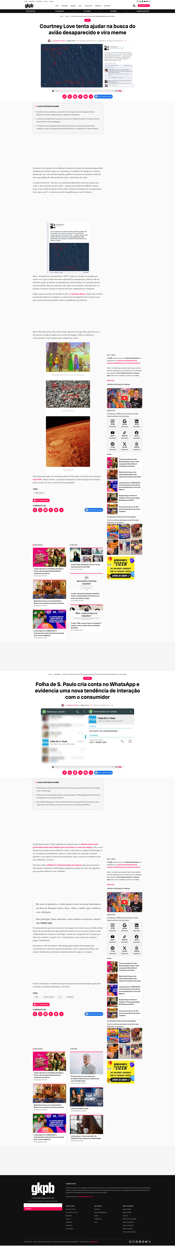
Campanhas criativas (143, 11)
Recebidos (32, 1)
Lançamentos (88, 6)
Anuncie (46, 1)
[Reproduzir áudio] (53, 91)
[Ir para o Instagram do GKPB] (138, 1)
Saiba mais (110, 381)
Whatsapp (70, 997)
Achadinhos (107, 6)
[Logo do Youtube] (146, 1242)
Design (96, 1216)
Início (56, 6)
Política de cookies (128, 1222)
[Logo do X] (149, 1242)
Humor (67, 16)
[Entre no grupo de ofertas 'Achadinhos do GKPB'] (120, 568)
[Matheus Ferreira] (49, 40)
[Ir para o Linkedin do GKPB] (142, 1)
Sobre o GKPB (127, 1209)
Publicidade (64, 6)
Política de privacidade (129, 1219)
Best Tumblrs (39, 493)
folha (36, 997)
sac (60, 997)
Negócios (73, 6)
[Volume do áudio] (116, 91)
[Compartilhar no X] (80, 96)
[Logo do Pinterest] (143, 1242)
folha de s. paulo (49, 997)
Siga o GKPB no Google (105, 96)
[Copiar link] (64, 96)
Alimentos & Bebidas (100, 1212)
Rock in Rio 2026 (30, 11)
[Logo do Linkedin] (139, 1242)
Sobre (26, 1)
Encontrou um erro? (72, 1212)
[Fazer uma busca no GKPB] (134, 5)
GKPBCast (98, 6)
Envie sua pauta (71, 1209)
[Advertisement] (68, 150)
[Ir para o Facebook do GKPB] (147, 1)
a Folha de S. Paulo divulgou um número (64, 865)
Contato (125, 1216)
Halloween (87, 11)
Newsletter (39, 1)
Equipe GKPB (127, 1212)
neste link (37, 479)
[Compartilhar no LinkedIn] (75, 96)
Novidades (113, 11)
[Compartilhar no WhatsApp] (70, 96)
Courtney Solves (78, 294)
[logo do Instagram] (130, 1242)
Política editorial (127, 1229)
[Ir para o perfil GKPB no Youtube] (145, 1)
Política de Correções (129, 1232)
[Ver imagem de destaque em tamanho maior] (87, 65)
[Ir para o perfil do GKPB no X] (149, 1)
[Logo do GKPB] (43, 1189)
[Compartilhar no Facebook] (85, 96)
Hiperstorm (94, 1242)
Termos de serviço (128, 1225)
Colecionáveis (59, 11)
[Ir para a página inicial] (29, 5)
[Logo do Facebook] (136, 1242)
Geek (80, 6)
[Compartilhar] (91, 96)
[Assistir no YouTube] (124, 398)
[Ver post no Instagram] (112, 531)
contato (51, 1)
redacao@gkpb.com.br (85, 1197)
